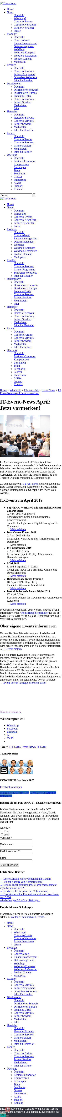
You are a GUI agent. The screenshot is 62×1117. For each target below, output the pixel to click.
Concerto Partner (23, 139)
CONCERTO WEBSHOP (14, 792)
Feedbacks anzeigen (11, 787)
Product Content (23, 58)
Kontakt (18, 189)
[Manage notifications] (7, 1109)
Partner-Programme (24, 74)
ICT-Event (14, 746)
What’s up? (20, 18)
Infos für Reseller (23, 80)
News (10, 12)
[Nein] (7, 1115)
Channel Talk (31, 390)
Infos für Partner (23, 151)
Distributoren (14, 83)
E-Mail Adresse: (10, 851)
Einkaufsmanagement (25, 43)
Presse (17, 30)
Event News (48, 390)
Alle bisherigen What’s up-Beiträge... (20, 900)
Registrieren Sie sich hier (34, 612)
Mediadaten (20, 105)
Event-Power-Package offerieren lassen (24, 682)
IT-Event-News (30, 483)
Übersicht (19, 15)
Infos (16, 108)
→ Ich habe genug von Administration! (21, 881)
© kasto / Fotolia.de (10, 712)
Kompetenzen (21, 164)
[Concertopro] (8, 3)
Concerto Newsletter (25, 24)
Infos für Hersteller (24, 130)
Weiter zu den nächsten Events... (28, 916)
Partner (11, 133)
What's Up (15, 390)
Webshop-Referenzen (25, 55)
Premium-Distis (22, 95)
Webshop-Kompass (24, 52)
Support (18, 185)
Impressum (20, 179)
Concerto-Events (23, 21)
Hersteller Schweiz (24, 117)
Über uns (12, 154)
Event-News (28, 746)
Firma (3, 857)
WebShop (19, 49)
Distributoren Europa (25, 92)
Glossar (18, 176)
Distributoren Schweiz (26, 89)
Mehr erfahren (18, 529)
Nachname (7, 844)
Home (10, 9)
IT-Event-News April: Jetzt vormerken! (30, 392)
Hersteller (12, 111)
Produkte (12, 33)
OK (3, 1115)
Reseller (11, 64)
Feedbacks (19, 173)
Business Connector (24, 161)
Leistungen (20, 167)
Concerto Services (24, 71)
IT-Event (41, 746)
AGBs (17, 182)
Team (17, 170)
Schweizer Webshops (25, 77)
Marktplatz (19, 61)
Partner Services (22, 102)
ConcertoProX (22, 40)
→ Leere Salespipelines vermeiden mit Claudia (25, 878)
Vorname (6, 837)
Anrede (5, 827)
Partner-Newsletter (24, 27)
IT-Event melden (12, 648)
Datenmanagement (24, 46)
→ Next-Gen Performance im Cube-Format (23, 891)
